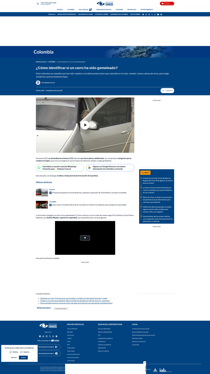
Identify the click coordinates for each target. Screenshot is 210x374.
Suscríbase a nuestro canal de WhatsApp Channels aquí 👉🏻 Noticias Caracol (59, 167)
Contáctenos (101, 341)
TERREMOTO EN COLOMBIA (119, 14)
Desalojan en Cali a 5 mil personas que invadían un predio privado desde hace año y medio (73, 298)
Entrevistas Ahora (61, 308)
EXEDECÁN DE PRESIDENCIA (66, 14)
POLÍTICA (60, 9)
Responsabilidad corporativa (140, 332)
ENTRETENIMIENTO (147, 9)
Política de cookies (137, 338)
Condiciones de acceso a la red (140, 329)
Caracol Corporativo (73, 357)
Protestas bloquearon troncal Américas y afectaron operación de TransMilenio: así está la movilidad (89, 193)
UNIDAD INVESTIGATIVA (103, 9)
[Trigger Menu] (38, 3)
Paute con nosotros (103, 351)
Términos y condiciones (138, 341)
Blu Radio (70, 332)
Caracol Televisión (72, 329)
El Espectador (71, 348)
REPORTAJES (131, 9)
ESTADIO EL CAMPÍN (101, 14)
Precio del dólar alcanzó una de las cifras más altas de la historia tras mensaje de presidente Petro (76, 303)
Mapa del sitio (102, 348)
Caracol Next (71, 360)
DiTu (68, 344)
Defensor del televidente (105, 332)
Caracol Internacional (73, 354)
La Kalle (69, 338)
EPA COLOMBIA (135, 14)
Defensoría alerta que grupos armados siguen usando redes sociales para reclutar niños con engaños (157, 209)
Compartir (167, 90)
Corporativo (135, 344)
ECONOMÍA (119, 9)
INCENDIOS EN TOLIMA (85, 14)
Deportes (26, 352)
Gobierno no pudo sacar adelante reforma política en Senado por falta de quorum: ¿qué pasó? (75, 301)
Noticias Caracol (41, 62)
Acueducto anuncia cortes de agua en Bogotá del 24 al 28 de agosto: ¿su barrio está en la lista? (158, 180)
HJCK (68, 341)
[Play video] (85, 125)
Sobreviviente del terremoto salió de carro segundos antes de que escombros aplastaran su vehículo (158, 218)
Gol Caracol (70, 335)
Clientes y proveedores (104, 344)
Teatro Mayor (71, 351)
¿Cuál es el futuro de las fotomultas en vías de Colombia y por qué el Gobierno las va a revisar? (157, 190)
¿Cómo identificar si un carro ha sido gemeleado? (71, 62)
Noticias (15, 352)
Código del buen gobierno (105, 338)
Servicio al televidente (104, 329)
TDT (99, 335)
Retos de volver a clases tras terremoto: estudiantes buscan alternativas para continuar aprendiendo (157, 199)
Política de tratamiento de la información (143, 335)
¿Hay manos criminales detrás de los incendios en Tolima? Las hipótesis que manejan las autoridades (89, 205)
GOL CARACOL (83, 9)
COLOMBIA (70, 9)
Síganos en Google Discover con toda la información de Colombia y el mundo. (109, 167)
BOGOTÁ (52, 189)
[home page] (105, 3)
